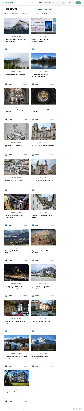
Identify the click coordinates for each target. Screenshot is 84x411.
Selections (42, 2)
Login (78, 2)
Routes (51, 2)
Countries (25, 2)
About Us (24, 409)
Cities (33, 2)
